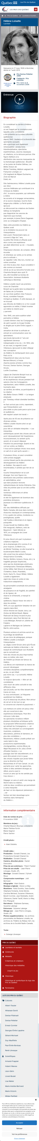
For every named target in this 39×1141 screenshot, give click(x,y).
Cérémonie (9, 952)
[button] (36, 1100)
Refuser (19, 1128)
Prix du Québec (12, 16)
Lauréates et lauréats (29, 16)
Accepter (19, 1123)
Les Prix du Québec (28, 2)
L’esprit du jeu (12, 971)
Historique (9, 976)
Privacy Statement (19, 1138)
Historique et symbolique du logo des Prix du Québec (20, 981)
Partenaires (9, 988)
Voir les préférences (19, 1134)
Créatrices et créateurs (14, 961)
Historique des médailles (15, 965)
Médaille (8, 956)
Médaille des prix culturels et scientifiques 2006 (8, 85)
